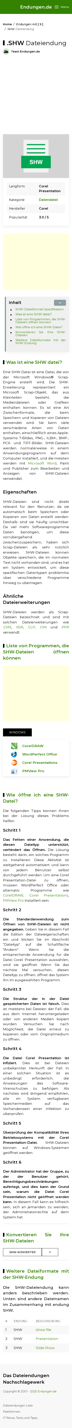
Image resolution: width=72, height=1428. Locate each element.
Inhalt (15, 302)
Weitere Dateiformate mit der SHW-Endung (40, 341)
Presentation (47, 1339)
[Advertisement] (36, 94)
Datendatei (48, 200)
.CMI (43, 627)
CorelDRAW (32, 746)
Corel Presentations (39, 763)
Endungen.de (36, 7)
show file (43, 1330)
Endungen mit (29, 24)
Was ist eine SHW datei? (33, 314)
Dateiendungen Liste (18, 1405)
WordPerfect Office (39, 754)
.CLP (31, 627)
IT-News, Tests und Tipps (20, 1418)
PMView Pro (33, 771)
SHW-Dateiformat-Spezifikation (39, 309)
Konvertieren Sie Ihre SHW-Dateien (40, 333)
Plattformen (11, 1411)
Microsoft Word (42, 463)
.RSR (19, 627)
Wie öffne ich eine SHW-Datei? (38, 327)
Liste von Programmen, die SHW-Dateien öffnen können (40, 320)
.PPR (65, 627)
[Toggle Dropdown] (50, 1252)
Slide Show (45, 1348)
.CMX (7, 627)
